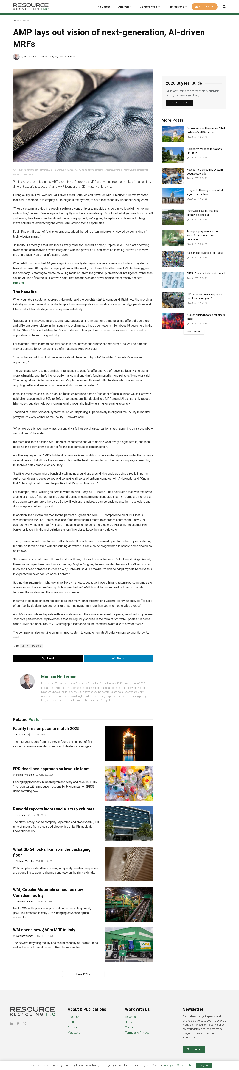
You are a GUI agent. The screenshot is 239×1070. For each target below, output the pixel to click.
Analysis (123, 6)
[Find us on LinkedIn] (11, 1024)
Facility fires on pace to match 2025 (46, 728)
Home (16, 20)
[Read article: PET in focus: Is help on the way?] (173, 280)
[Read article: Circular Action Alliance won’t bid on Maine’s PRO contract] (173, 134)
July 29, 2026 (37, 734)
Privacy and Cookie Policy (178, 1065)
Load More (83, 974)
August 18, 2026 (198, 257)
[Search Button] (224, 6)
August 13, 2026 (198, 219)
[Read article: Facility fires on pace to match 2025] (129, 743)
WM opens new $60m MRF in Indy (44, 930)
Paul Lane (21, 734)
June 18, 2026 (38, 815)
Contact (130, 1027)
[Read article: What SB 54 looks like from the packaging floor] (129, 864)
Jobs (128, 1022)
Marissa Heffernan (34, 56)
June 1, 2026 (45, 861)
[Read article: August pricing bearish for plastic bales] (173, 321)
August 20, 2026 (198, 157)
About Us (74, 1017)
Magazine (74, 1032)
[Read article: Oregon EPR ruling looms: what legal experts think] (173, 196)
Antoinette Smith (24, 936)
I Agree (204, 1065)
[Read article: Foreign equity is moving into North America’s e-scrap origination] (173, 238)
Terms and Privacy (137, 1032)
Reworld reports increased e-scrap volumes (54, 809)
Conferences (148, 6)
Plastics (26, 20)
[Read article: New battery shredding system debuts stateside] (173, 176)
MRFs (25, 646)
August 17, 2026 (198, 199)
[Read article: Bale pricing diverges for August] (173, 259)
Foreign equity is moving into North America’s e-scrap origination (203, 235)
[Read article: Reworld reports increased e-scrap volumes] (129, 823)
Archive (72, 1027)
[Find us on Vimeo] (17, 1024)
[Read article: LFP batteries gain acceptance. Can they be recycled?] (173, 300)
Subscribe (206, 6)
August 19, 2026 (198, 137)
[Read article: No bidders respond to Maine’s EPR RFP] (173, 155)
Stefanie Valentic (25, 775)
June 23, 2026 (46, 775)
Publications (175, 6)
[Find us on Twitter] (24, 1024)
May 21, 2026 (45, 901)
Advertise (131, 1017)
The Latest (103, 6)
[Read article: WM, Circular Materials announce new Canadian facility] (129, 904)
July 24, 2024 (56, 56)
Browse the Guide (179, 103)
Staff (71, 1022)
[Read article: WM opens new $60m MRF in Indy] (129, 944)
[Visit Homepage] (31, 6)
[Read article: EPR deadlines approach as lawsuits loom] (129, 783)
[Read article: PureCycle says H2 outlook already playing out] (173, 217)
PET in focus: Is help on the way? (206, 273)
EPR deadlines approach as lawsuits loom (51, 768)
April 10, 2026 (46, 936)
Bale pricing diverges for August (205, 252)
